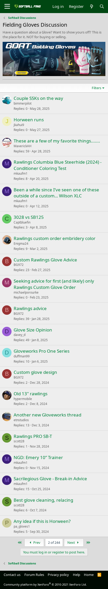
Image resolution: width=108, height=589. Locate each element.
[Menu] (7, 6)
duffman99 (22, 356)
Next (71, 542)
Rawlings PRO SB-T (33, 436)
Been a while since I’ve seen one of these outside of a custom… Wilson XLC (56, 193)
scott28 (19, 441)
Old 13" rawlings (30, 394)
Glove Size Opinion (33, 330)
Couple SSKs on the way (38, 98)
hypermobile (23, 399)
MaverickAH (22, 146)
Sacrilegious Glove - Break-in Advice (50, 479)
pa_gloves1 (22, 526)
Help (76, 574)
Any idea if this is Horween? (42, 521)
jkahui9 (19, 125)
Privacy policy (58, 574)
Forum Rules (34, 574)
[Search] (102, 6)
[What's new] (91, 6)
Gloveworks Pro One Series (41, 351)
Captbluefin (22, 222)
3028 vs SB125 (29, 217)
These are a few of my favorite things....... (57, 141)
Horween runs (29, 120)
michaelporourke (26, 292)
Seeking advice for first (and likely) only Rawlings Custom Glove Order (54, 284)
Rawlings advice (30, 308)
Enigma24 (21, 243)
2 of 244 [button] (54, 542)
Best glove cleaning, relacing (43, 500)
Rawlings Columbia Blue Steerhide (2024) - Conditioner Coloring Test (57, 165)
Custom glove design (35, 372)
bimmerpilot (22, 103)
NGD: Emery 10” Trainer (38, 457)
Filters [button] (96, 87)
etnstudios (21, 420)
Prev (36, 542)
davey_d (19, 335)
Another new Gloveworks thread (47, 415)
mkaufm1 (21, 173)
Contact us (12, 574)
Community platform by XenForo (45, 584)
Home (89, 574)
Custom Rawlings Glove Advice (45, 260)
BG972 (19, 264)
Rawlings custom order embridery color (54, 238)
